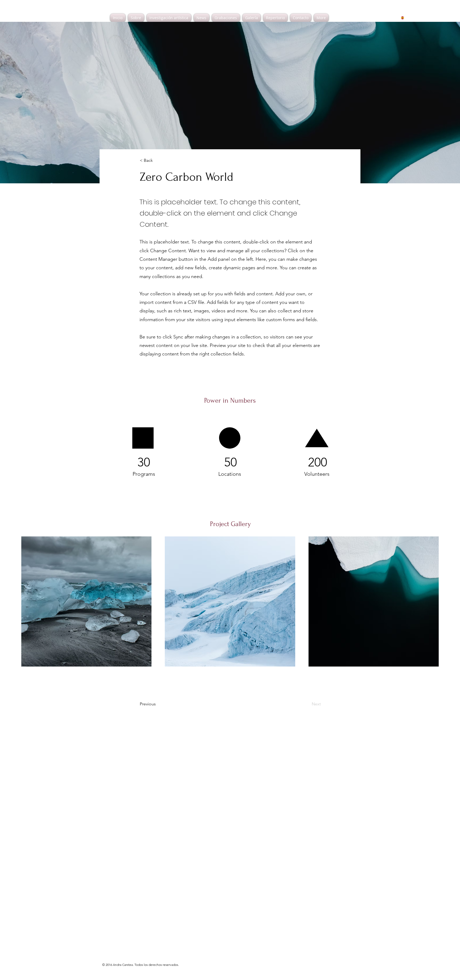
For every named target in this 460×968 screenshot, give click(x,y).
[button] (157, 160)
